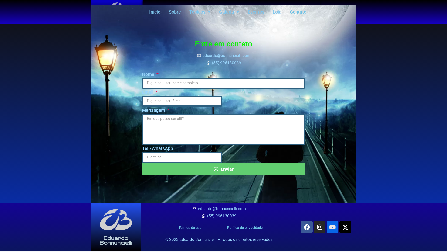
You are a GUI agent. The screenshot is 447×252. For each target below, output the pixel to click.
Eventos (256, 12)
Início (154, 12)
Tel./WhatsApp (157, 148)
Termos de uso (190, 228)
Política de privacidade (245, 228)
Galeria (226, 12)
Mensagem (154, 110)
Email (148, 92)
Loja (277, 12)
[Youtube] (332, 227)
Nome (149, 74)
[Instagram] (319, 227)
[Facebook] (307, 227)
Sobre (175, 12)
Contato (298, 12)
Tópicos (197, 12)
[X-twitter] (345, 227)
